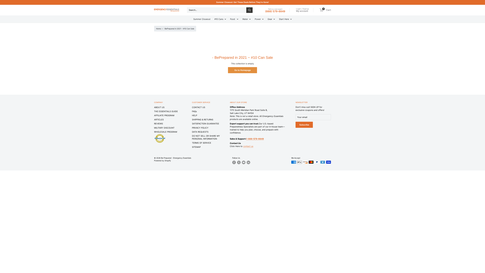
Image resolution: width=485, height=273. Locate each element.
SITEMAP (196, 147)
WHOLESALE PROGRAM (165, 132)
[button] (321, 10)
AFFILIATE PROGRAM (164, 115)
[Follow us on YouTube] (243, 162)
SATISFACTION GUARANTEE (205, 123)
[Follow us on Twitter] (239, 162)
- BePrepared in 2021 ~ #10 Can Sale (178, 29)
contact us (248, 146)
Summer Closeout (201, 19)
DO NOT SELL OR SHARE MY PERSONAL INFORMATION (206, 137)
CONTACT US (198, 107)
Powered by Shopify (162, 161)
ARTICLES (159, 119)
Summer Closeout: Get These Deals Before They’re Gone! (242, 2)
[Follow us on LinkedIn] (248, 162)
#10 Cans (218, 19)
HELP (194, 115)
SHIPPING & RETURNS (202, 119)
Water (245, 19)
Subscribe (304, 124)
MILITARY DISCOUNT (164, 128)
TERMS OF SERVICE (201, 143)
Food (233, 19)
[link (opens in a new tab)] (159, 134)
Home (158, 29)
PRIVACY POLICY (200, 128)
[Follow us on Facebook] (234, 162)
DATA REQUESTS (200, 132)
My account (302, 11)
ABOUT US (159, 107)
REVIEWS (158, 123)
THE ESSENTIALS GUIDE (166, 111)
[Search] (249, 10)
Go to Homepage (242, 70)
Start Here (284, 19)
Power (258, 19)
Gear (270, 19)
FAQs (194, 111)
